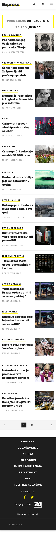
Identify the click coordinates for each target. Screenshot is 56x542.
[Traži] (34, 4)
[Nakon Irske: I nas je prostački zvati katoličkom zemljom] (44, 372)
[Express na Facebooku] (25, 497)
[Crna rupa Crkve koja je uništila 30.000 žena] (44, 154)
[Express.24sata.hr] (11, 2)
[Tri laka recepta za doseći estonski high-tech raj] (44, 263)
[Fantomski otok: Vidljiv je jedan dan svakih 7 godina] (44, 179)
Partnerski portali (28, 514)
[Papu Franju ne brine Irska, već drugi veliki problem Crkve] (44, 400)
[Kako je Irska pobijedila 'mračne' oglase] (44, 347)
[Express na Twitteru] (32, 497)
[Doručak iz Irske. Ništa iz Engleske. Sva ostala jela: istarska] (44, 98)
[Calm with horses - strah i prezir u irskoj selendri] (44, 126)
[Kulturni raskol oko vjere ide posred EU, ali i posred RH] (44, 235)
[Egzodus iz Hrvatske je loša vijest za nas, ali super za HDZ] (44, 319)
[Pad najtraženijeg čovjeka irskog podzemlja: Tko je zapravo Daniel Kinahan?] (44, 42)
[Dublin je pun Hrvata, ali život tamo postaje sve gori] (44, 207)
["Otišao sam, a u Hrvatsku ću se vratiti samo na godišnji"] (44, 291)
